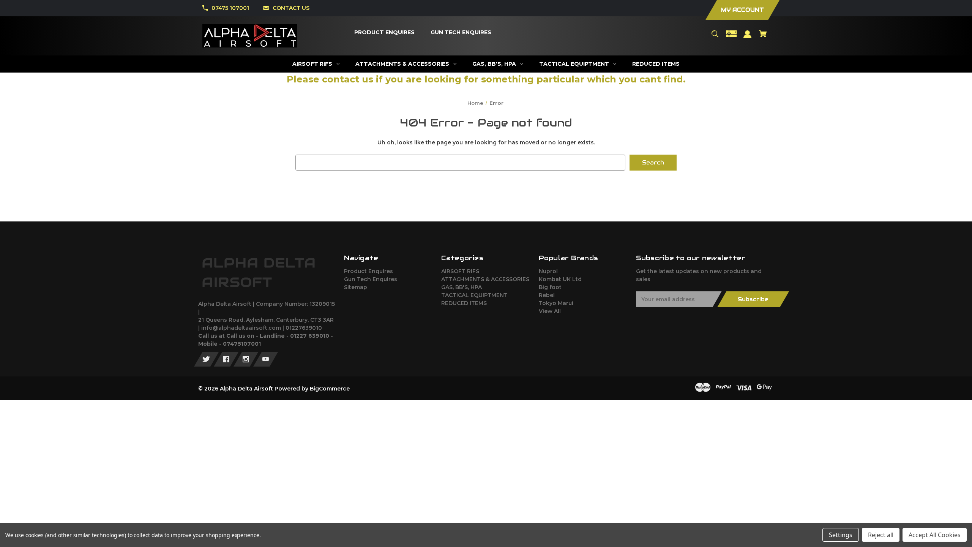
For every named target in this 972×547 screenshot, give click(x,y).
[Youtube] (266, 359)
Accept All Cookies (935, 535)
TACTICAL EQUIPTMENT (474, 295)
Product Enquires (368, 271)
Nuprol (548, 271)
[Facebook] (226, 359)
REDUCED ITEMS (464, 303)
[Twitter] (206, 359)
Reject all (880, 535)
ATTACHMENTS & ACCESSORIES (485, 279)
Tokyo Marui (556, 303)
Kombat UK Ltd (560, 279)
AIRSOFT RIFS (460, 271)
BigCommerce (330, 388)
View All (550, 311)
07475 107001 (230, 8)
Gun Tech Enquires (370, 279)
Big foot (550, 287)
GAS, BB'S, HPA (461, 287)
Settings (840, 535)
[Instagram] (246, 359)
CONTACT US (291, 8)
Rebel (547, 295)
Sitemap (355, 287)
